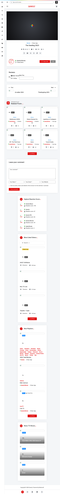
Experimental (23, 352)
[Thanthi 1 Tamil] (32, 301)
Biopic (38, 348)
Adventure (26, 348)
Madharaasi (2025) (15, 119)
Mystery (27, 353)
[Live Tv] (32, 397)
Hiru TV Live (23, 286)
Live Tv (22, 408)
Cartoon (22, 380)
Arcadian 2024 (19, 92)
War (36, 355)
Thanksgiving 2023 (43, 92)
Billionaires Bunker (27, 456)
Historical (35, 352)
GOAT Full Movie (25, 262)
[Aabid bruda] (21, 227)
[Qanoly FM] (21, 216)
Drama (39, 350)
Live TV (21, 406)
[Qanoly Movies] (11, 61)
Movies (28, 43)
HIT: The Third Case (14, 142)
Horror (40, 352)
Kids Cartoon (24, 383)
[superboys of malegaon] (49, 111)
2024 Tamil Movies (25, 357)
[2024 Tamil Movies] (32, 339)
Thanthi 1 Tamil (24, 310)
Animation (33, 348)
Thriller (31, 355)
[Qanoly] (21, 210)
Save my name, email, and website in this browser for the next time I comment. (29, 185)
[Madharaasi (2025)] (15, 111)
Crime (26, 350)
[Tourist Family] (49, 133)
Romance (32, 353)
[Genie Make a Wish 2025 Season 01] (32, 437)
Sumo (32, 142)
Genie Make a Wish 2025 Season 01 (31, 440)
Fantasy (29, 352)
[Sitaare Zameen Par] (32, 111)
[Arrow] (32, 469)
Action (21, 348)
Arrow (23, 472)
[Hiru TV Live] (32, 277)
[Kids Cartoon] (32, 372)
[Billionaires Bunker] (32, 453)
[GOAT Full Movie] (32, 253)
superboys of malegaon (49, 119)
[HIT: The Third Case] (15, 133)
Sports (26, 355)
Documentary (33, 350)
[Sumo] (32, 133)
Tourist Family (49, 142)
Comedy (22, 350)
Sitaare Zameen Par (32, 119)
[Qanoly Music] (21, 205)
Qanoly (31, 6)
